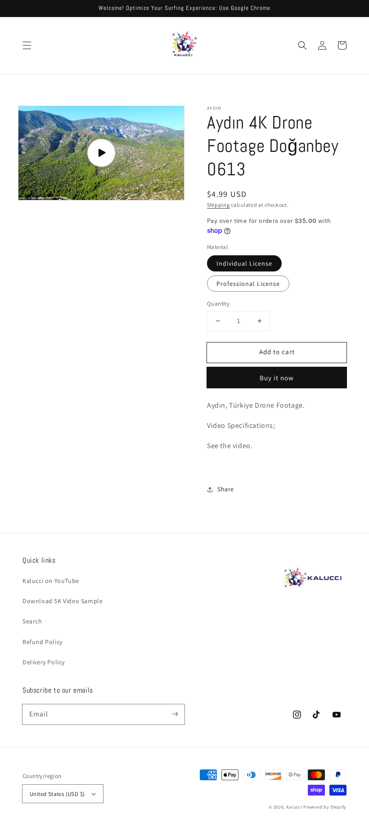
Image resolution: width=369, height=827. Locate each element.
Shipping (218, 204)
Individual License (244, 263)
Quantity (218, 303)
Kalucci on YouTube (50, 581)
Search (32, 621)
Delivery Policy (43, 662)
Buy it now (277, 377)
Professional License (248, 284)
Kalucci (294, 807)
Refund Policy (42, 642)
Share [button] (225, 489)
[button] (27, 45)
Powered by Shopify (324, 807)
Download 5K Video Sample (62, 601)
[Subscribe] (174, 714)
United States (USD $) (57, 794)
